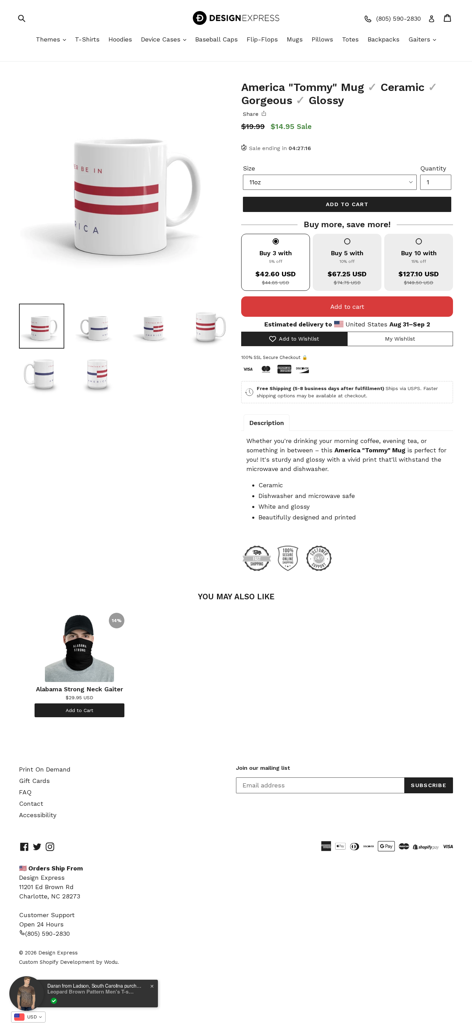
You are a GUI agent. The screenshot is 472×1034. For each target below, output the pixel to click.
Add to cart (347, 306)
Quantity (433, 168)
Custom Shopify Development (56, 962)
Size (249, 168)
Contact (31, 803)
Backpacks (383, 39)
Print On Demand (44, 769)
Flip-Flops (262, 39)
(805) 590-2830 (47, 933)
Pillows (322, 39)
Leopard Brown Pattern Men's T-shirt (90, 991)
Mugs (295, 39)
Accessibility (37, 815)
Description (266, 422)
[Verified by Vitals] (54, 1001)
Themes (49, 39)
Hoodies (120, 39)
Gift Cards (34, 780)
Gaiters (420, 39)
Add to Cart (79, 710)
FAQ (25, 792)
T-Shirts (87, 39)
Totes (350, 39)
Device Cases (161, 39)
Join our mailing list (263, 768)
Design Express (58, 953)
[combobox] (28, 1017)
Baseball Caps (216, 39)
